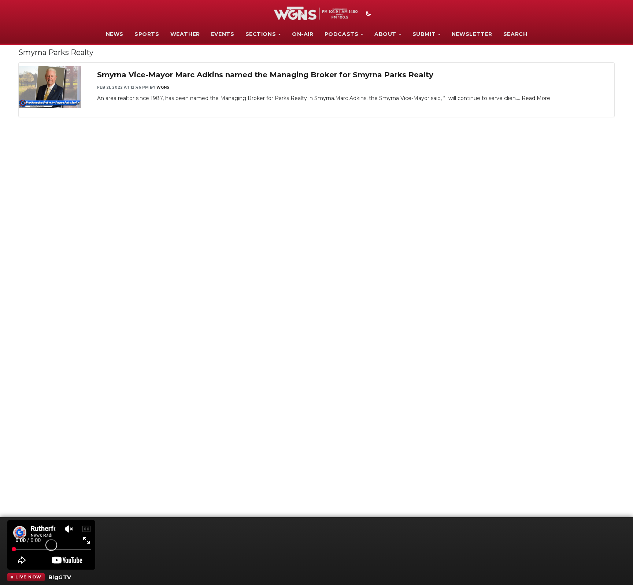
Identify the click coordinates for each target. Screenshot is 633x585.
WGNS (162, 87)
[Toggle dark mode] (367, 14)
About (385, 34)
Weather (185, 34)
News (114, 34)
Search (515, 34)
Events (222, 34)
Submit (424, 34)
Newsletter (472, 34)
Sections (260, 34)
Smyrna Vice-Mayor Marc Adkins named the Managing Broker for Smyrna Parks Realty (265, 75)
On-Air (303, 34)
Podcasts (342, 34)
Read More (536, 98)
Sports (146, 34)
